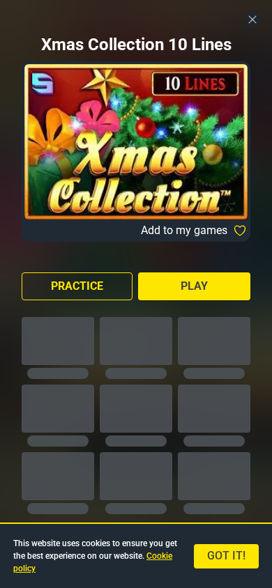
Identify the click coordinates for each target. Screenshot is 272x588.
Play (194, 286)
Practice (77, 286)
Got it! (226, 555)
